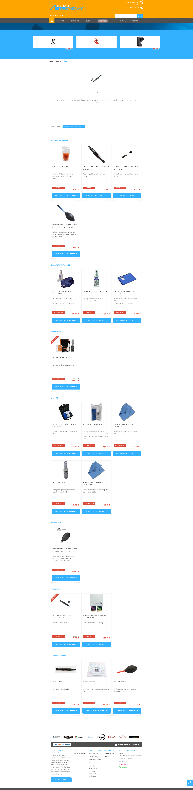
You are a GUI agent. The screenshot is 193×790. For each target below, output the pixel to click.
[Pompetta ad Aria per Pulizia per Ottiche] (65, 537)
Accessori (58, 61)
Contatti (134, 21)
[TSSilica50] (96, 669)
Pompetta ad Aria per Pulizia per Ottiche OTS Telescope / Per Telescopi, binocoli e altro (63, 558)
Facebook (123, 761)
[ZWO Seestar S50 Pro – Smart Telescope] (53, 41)
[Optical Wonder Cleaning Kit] (65, 279)
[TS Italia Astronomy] (66, 7)
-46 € (155, 48)
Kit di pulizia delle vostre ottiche (63, 365)
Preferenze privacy (95, 760)
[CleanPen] (65, 669)
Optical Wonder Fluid (95, 291)
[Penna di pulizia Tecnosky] (65, 603)
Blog (114, 21)
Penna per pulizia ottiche (60, 689)
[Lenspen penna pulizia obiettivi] (96, 154)
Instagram (123, 764)
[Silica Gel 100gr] (65, 154)
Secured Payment (128, 745)
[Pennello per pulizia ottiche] (127, 154)
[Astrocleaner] (65, 470)
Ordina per (55, 127)
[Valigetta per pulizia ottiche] (65, 412)
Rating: (60, 15)
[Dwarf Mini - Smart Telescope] (140, 41)
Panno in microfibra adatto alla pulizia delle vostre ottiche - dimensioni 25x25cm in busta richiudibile (126, 301)
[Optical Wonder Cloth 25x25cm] (127, 279)
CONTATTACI (61, 780)
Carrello (132, 3)
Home (51, 61)
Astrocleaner (60, 482)
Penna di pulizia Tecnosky (61, 623)
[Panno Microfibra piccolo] (96, 470)
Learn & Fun (75, 21)
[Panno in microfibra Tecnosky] (96, 603)
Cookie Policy (93, 757)
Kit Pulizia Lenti (61, 358)
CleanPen (58, 682)
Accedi (134, 7)
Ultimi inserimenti (110, 753)
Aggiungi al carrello (66, 196)
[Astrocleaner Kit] (96, 412)
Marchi (88, 21)
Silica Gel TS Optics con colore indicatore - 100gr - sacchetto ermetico (62, 176)
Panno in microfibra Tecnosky (93, 623)
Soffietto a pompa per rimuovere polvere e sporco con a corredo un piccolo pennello (64, 234)
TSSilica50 (89, 682)
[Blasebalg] (127, 669)
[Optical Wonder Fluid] (96, 279)
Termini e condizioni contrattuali (93, 773)
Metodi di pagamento (93, 767)
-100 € (68, 48)
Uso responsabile (79, 753)
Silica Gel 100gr (61, 167)
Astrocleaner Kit (93, 424)
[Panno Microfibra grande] (127, 412)
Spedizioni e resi (94, 763)
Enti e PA (123, 21)
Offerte (102, 21)
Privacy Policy (93, 753)
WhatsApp (123, 767)
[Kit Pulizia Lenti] (65, 345)
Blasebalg (120, 682)
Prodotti (60, 21)
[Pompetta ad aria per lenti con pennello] (65, 212)
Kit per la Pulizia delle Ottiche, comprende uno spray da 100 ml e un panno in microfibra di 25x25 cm (65, 301)
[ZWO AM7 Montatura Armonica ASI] (96, 41)
